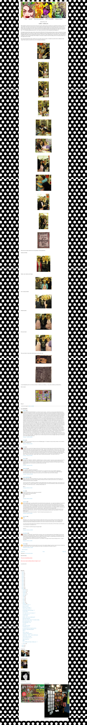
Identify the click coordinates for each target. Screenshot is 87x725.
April (23, 600)
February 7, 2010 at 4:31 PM (27, 455)
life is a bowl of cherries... (27, 625)
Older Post (64, 551)
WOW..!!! (24, 630)
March (24, 602)
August (24, 595)
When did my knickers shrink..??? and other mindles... (31, 619)
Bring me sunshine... (26, 606)
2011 (23, 587)
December (24, 589)
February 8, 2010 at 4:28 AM (27, 513)
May (23, 599)
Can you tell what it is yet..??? (27, 637)
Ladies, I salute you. (26, 632)
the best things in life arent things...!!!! (29, 610)
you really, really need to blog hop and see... (30, 628)
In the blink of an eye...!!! (26, 604)
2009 (23, 645)
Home (44, 551)
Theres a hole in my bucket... (27, 636)
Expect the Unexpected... (27, 618)
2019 (23, 576)
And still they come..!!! (26, 626)
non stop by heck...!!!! (26, 614)
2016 (23, 580)
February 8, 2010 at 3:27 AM (27, 487)
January (24, 643)
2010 (23, 588)
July (23, 596)
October (24, 592)
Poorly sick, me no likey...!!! (27, 607)
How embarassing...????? (27, 622)
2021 (23, 573)
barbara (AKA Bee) (26, 477)
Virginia (24, 410)
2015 (23, 581)
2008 (23, 646)
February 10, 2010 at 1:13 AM (28, 547)
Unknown (24, 501)
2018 (23, 577)
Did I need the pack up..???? (27, 621)
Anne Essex (25, 533)
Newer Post (23, 551)
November (24, 591)
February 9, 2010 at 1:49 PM (27, 540)
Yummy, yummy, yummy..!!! (27, 608)
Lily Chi (24, 458)
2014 (23, 583)
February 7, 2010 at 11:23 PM (28, 474)
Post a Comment (24, 549)
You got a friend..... (26, 611)
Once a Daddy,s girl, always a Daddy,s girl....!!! (30, 641)
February (24, 603)
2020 (23, 574)
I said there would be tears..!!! (27, 633)
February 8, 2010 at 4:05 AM (27, 498)
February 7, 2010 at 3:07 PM (27, 443)
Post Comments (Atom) (29, 553)
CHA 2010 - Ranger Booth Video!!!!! (28, 629)
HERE (24, 640)
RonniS (24, 543)
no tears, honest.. (25, 615)
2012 (23, 585)
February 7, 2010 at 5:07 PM (27, 465)
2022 (23, 572)
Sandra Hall (25, 468)
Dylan (24, 440)
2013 (23, 584)
